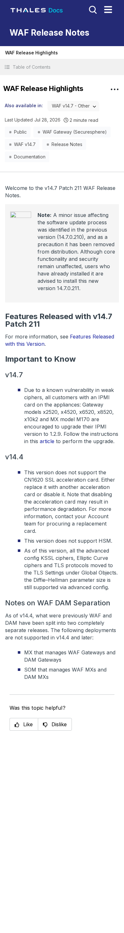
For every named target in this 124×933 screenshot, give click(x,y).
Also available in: (24, 105)
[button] (62, 67)
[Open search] (92, 9)
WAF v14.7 (25, 144)
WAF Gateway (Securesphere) (75, 132)
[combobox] (73, 106)
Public (20, 132)
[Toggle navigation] (108, 9)
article (47, 441)
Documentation (29, 156)
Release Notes (67, 144)
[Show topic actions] (114, 89)
